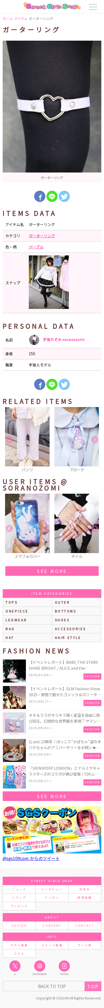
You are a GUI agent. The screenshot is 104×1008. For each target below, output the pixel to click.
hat (10, 637)
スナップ (19, 897)
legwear (16, 620)
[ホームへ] (52, 5)
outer (62, 602)
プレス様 (85, 945)
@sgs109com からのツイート (31, 858)
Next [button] (95, 440)
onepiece (17, 611)
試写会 (84, 889)
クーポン (52, 897)
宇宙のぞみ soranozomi (63, 339)
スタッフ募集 (52, 945)
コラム (19, 953)
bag (10, 628)
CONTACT (85, 925)
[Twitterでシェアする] (64, 196)
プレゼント (19, 906)
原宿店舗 (85, 897)
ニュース (19, 889)
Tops (12, 602)
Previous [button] (9, 440)
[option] (52, 112)
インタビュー (52, 889)
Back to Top (52, 986)
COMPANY (52, 925)
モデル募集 (19, 945)
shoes (62, 620)
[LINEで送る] (52, 196)
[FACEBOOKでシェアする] (39, 196)
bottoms (66, 611)
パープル (36, 247)
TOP (93, 986)
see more (52, 571)
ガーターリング (42, 235)
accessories (70, 628)
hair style (68, 637)
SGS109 (19, 925)
